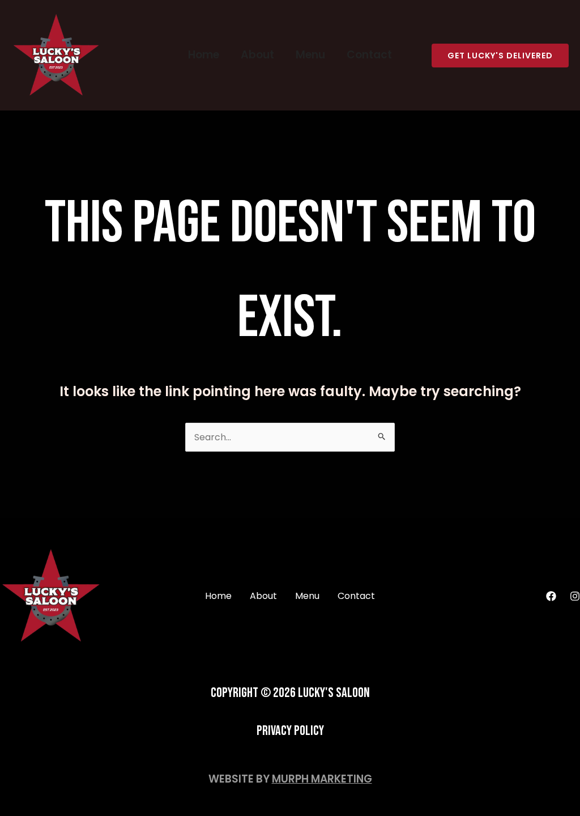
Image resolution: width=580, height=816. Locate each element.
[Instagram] (575, 596)
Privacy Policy (290, 730)
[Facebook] (551, 596)
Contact (369, 54)
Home (203, 54)
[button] (500, 55)
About (257, 54)
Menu (310, 54)
